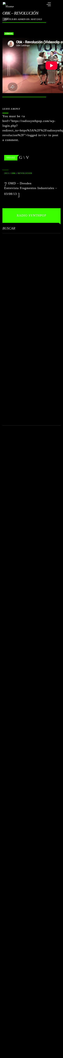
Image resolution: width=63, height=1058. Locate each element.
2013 (6, 173)
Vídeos (9, 34)
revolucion (25, 173)
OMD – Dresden (19, 183)
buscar (8, 228)
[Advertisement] (31, 327)
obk (13, 173)
